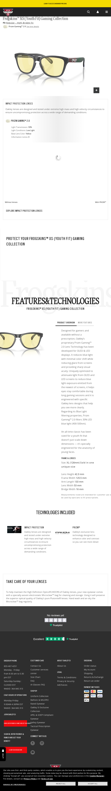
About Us (61, 665)
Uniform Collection (39, 696)
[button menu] (106, 11)
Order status (90, 665)
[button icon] (88, 11)
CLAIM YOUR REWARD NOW (15, 750)
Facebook (32, 743)
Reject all (61, 783)
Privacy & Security (65, 681)
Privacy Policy (30, 779)
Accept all (93, 783)
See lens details (32, 26)
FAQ (32, 680)
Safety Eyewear (37, 722)
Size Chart (35, 677)
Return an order (92, 680)
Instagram (42, 743)
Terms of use (47, 779)
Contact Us (35, 665)
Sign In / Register (97, 11)
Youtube (32, 752)
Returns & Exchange (93, 677)
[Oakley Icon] (8, 11)
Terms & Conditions (66, 677)
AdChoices (62, 685)
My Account (89, 669)
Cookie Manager (97, 776)
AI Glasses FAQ (37, 684)
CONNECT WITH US (38, 736)
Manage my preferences (14, 784)
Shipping (88, 673)
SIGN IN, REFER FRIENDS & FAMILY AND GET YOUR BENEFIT (15, 723)
